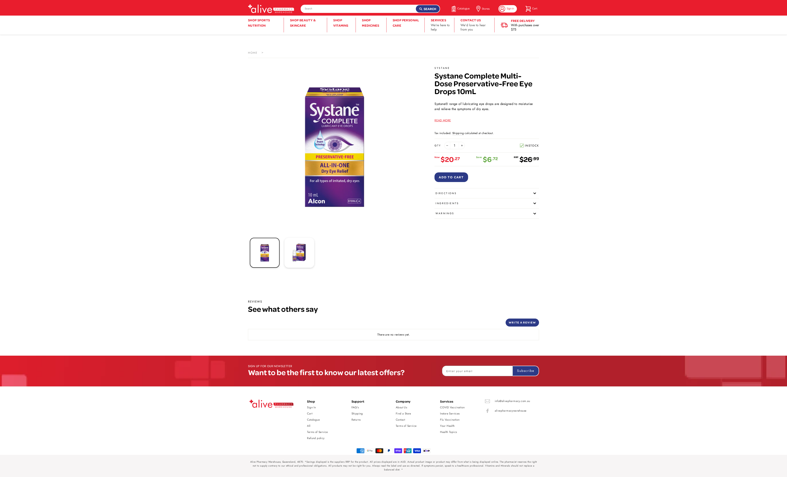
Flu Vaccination (449, 420)
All (308, 426)
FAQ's (355, 407)
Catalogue (313, 420)
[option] (334, 146)
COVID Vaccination (452, 407)
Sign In (311, 407)
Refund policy (315, 438)
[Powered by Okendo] (266, 324)
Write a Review (522, 322)
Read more (442, 120)
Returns (356, 420)
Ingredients (447, 203)
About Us (401, 407)
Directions (446, 193)
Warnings (445, 213)
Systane (442, 68)
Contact (400, 420)
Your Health (447, 426)
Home (252, 53)
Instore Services (449, 413)
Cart (309, 413)
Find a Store (403, 413)
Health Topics (448, 432)
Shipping (458, 133)
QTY (437, 145)
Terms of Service (317, 432)
